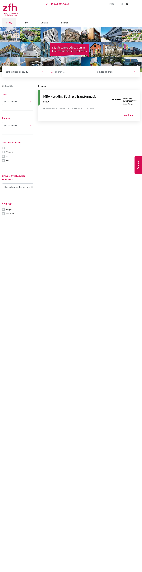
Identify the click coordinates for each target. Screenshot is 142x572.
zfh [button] (26, 22)
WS (7, 160)
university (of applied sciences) (14, 177)
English (9, 209)
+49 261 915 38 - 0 (59, 4)
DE (122, 3)
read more (129, 114)
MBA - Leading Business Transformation (70, 96)
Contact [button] (44, 22)
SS (7, 156)
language (7, 203)
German (10, 213)
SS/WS (9, 152)
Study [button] (9, 22)
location (6, 118)
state (5, 94)
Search (64, 22)
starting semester (12, 142)
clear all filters (9, 86)
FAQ (111, 4)
